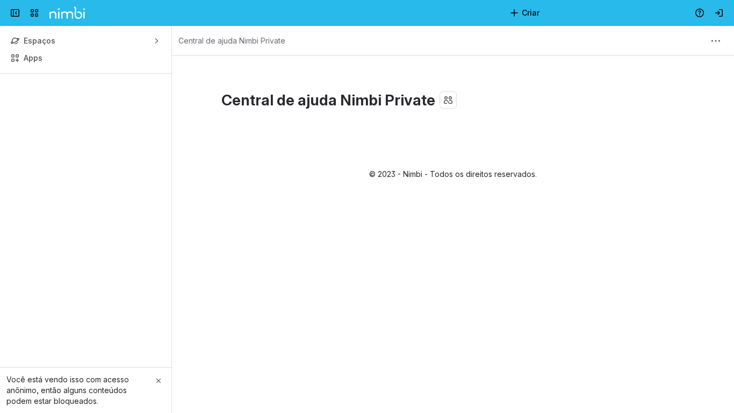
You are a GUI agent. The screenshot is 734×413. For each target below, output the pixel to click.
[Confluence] (67, 13)
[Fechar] (158, 380)
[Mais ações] (715, 40)
